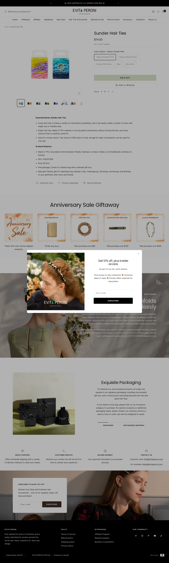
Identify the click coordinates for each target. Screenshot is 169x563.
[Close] (138, 253)
